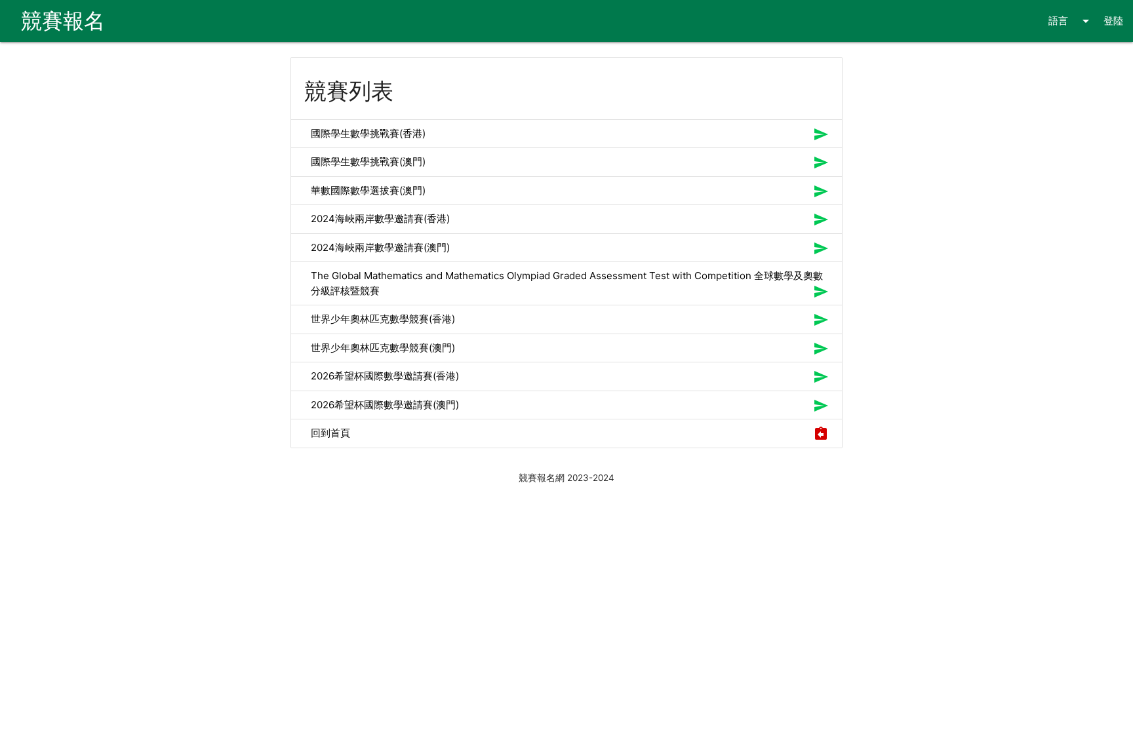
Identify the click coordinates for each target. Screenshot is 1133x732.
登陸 (1113, 20)
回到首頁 (330, 433)
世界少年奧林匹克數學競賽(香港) (383, 319)
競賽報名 (63, 20)
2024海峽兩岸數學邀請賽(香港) (380, 218)
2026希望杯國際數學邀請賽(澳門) (385, 404)
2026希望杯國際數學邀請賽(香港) (385, 376)
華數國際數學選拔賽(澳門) (368, 190)
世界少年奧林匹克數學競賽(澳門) (383, 347)
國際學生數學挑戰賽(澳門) (368, 161)
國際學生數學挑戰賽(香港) (368, 133)
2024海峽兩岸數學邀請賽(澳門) (380, 247)
